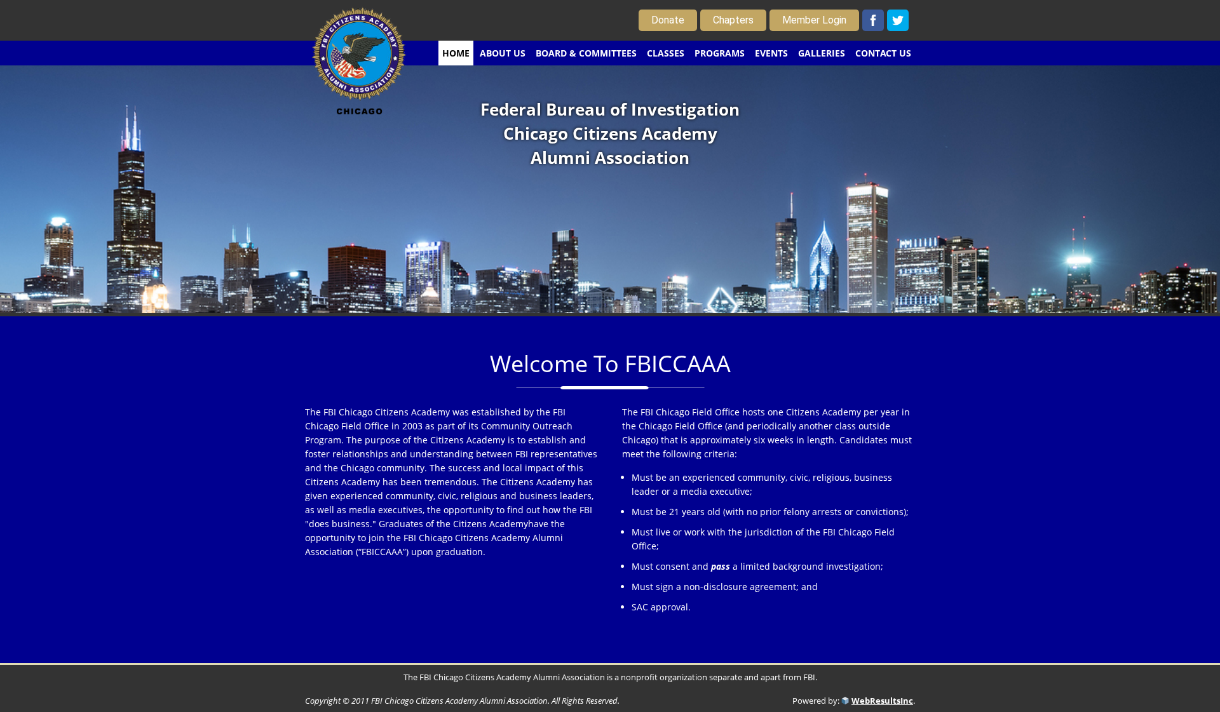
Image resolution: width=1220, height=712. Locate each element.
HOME (456, 53)
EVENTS (771, 53)
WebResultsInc (882, 700)
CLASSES (665, 53)
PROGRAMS (720, 53)
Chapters (733, 20)
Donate (667, 20)
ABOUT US (502, 53)
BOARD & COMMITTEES (586, 53)
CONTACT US (883, 53)
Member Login (814, 20)
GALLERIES (821, 53)
